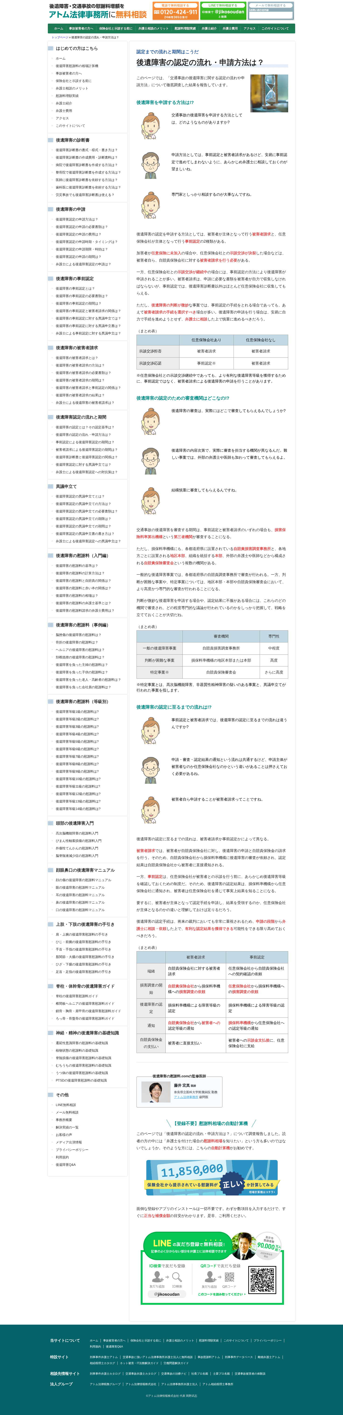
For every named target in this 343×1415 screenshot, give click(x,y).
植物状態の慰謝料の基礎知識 (77, 1050)
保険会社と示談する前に (116, 28)
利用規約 (62, 1157)
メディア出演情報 (69, 1142)
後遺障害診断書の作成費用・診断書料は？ (87, 157)
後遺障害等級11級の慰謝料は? (78, 786)
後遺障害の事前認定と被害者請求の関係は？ (88, 311)
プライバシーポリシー (72, 1150)
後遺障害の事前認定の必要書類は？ (82, 296)
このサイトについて (275, 28)
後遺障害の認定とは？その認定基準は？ (85, 427)
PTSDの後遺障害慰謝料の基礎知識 (81, 1080)
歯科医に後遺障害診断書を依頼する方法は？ (88, 187)
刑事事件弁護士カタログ (105, 1373)
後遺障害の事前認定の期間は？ (79, 303)
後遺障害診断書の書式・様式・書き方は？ (87, 150)
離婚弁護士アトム (269, 1357)
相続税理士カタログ (102, 1363)
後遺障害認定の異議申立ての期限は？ (83, 519)
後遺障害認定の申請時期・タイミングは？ (87, 242)
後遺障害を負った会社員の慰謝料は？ (83, 687)
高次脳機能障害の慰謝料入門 (77, 833)
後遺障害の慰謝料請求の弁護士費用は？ (85, 610)
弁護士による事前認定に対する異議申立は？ (88, 333)
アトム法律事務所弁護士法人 (179, 1384)
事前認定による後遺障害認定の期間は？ (85, 442)
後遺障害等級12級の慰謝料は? (78, 794)
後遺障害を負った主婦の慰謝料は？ (82, 665)
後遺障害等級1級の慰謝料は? (77, 711)
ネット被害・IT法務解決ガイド (139, 1363)
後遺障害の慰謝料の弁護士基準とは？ (83, 603)
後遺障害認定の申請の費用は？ (79, 234)
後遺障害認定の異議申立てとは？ (80, 496)
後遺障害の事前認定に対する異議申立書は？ (88, 326)
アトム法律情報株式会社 (141, 1384)
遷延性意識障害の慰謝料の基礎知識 (82, 1043)
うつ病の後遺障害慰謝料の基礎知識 (82, 1073)
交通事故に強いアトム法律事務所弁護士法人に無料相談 (158, 1357)
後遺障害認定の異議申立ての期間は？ (83, 526)
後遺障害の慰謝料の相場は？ (77, 595)
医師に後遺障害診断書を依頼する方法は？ (87, 180)
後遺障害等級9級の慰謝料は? (77, 771)
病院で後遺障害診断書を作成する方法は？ (87, 165)
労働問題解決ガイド (176, 1363)
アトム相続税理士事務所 (218, 1384)
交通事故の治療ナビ (173, 1373)
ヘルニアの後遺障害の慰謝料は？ (80, 650)
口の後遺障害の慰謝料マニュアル (80, 910)
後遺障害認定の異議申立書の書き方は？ (85, 534)
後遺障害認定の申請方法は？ (77, 219)
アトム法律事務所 (186, 1097)
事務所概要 (64, 1120)
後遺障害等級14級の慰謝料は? (78, 809)
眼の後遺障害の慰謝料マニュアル (80, 887)
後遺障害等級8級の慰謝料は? (77, 764)
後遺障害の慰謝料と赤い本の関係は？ (83, 588)
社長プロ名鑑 (199, 1373)
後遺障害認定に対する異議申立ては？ (83, 464)
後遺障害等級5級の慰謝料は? (77, 741)
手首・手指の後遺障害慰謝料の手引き (83, 949)
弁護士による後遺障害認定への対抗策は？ (87, 472)
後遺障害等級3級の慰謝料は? (77, 726)
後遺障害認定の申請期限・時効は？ (82, 249)
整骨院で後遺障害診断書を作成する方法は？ (88, 172)
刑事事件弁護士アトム (104, 1357)
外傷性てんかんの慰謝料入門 (77, 848)
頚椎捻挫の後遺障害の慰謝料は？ (80, 657)
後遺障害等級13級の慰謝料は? (78, 801)
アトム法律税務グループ (105, 1384)
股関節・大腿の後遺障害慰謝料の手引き (85, 957)
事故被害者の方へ (81, 28)
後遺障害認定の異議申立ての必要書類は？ (87, 511)
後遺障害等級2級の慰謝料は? (77, 719)
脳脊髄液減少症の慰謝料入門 (77, 856)
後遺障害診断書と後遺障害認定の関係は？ (87, 457)
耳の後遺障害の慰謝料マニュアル (80, 895)
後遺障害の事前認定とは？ (75, 288)
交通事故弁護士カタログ (141, 1373)
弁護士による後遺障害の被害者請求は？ (85, 402)
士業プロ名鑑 (221, 1373)
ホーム (58, 28)
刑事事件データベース (239, 1357)
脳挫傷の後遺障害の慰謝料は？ (79, 635)
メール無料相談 (67, 1112)
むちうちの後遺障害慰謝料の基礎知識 (83, 1065)
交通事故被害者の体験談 (250, 1373)
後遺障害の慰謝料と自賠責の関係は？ (83, 580)
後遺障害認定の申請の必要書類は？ (82, 227)
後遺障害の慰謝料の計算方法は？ (80, 573)
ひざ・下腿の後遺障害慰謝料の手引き (83, 964)
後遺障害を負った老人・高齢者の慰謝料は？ (88, 679)
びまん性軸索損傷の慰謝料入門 (79, 841)
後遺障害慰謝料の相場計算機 (77, 66)
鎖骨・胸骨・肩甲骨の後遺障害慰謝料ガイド (88, 1011)
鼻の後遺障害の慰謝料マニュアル (80, 902)
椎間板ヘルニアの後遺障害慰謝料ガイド (85, 1003)
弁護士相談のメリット (153, 28)
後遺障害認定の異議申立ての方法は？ (83, 504)
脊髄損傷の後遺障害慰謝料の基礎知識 (83, 1058)
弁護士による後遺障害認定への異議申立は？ (88, 541)
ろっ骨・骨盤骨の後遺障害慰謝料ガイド (85, 1018)
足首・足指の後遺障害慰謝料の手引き (83, 972)
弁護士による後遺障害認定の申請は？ (83, 264)
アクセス (250, 28)
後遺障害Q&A (66, 1165)
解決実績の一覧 (67, 1127)
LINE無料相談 (66, 1105)
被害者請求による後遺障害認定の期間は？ (87, 449)
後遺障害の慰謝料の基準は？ (77, 565)
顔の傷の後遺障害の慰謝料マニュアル (83, 880)
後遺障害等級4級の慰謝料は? (77, 734)
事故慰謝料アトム (209, 1357)
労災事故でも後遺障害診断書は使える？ (85, 195)
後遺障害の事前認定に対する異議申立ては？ (88, 318)
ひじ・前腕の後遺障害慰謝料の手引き (83, 942)
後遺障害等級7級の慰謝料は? (77, 756)
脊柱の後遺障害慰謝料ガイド (77, 996)
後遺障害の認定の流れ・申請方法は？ (83, 434)
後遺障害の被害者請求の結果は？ (80, 395)
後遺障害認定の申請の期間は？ (79, 257)
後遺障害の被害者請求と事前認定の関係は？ (88, 388)
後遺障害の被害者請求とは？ (77, 358)
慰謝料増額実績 (185, 28)
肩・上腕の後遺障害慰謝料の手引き (82, 934)
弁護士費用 (230, 28)
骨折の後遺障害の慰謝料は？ (77, 642)
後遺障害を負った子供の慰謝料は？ (82, 672)
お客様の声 (64, 1135)
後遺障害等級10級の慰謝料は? (78, 779)
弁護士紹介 (209, 28)
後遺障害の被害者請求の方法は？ (80, 365)
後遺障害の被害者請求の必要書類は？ (83, 373)
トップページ (60, 37)
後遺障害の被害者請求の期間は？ (80, 380)
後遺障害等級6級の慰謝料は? (77, 749)
